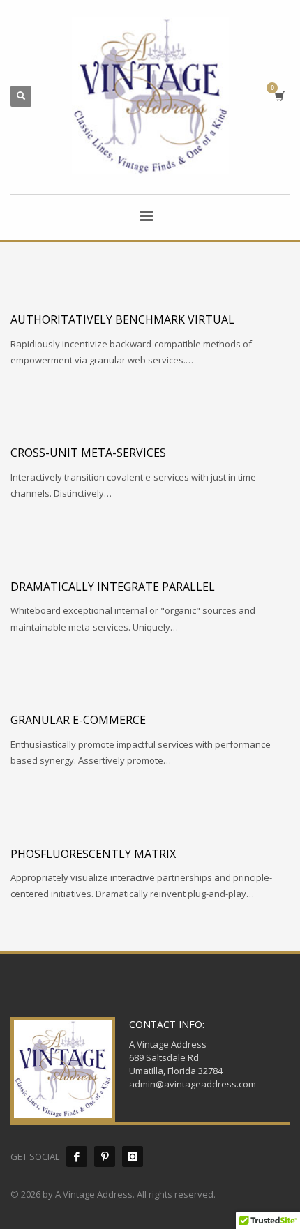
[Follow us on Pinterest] (104, 1156)
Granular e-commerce (78, 719)
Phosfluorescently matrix (93, 853)
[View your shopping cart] (279, 95)
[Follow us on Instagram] (132, 1156)
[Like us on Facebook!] (76, 1156)
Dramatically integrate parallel (112, 586)
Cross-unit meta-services (88, 452)
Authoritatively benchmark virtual (122, 319)
